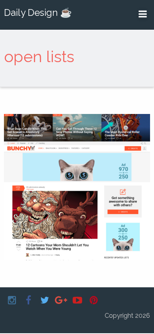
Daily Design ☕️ (38, 12)
